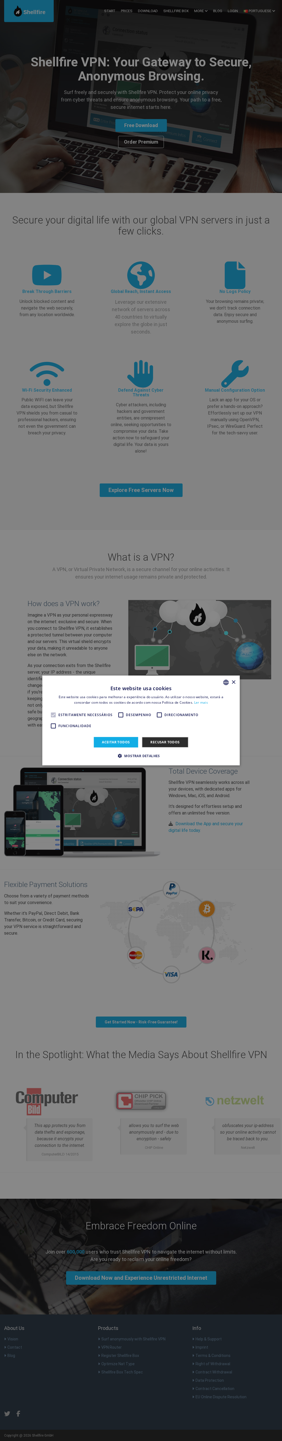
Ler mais (201, 702)
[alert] (141, 720)
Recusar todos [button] (165, 742)
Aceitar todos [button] (116, 742)
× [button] (233, 682)
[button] (141, 756)
